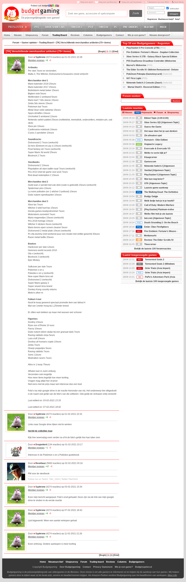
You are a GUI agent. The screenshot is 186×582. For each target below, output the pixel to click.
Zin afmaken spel (153, 135)
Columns (88, 35)
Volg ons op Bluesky (108, 2)
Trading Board (59, 35)
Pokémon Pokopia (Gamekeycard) (149, 74)
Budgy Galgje (151, 196)
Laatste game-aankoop (156, 187)
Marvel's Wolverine (139, 65)
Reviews (75, 35)
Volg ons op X (86, 2)
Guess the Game (152, 127)
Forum (45, 35)
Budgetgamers (104, 35)
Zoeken (176, 101)
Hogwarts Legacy (149, 144)
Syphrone (40, 57)
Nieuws (18, 35)
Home (7, 35)
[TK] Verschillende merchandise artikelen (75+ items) (83, 42)
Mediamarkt (149, 235)
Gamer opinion (29, 42)
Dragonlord (41, 444)
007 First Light (136, 78)
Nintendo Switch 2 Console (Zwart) (149, 82)
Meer (163, 27)
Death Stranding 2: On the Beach (157, 222)
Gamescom (150, 161)
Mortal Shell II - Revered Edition (147, 87)
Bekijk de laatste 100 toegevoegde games (157, 281)
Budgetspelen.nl (143, 567)
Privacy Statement (102, 567)
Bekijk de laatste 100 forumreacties (152, 248)
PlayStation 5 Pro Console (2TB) (146, 48)
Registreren (152, 19)
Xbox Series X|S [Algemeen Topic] (161, 122)
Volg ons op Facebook (131, 2)
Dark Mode (179, 2)
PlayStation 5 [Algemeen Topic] (160, 174)
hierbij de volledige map (40, 431)
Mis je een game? (137, 35)
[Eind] (115, 51)
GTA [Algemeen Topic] (155, 183)
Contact (120, 35)
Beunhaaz (40, 463)
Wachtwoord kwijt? (166, 19)
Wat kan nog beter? (154, 179)
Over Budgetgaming (70, 567)
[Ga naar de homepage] (31, 14)
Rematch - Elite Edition (152, 140)
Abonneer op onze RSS (158, 2)
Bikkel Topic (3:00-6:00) (156, 118)
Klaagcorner (150, 157)
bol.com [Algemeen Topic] (157, 218)
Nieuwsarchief (55, 562)
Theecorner (150, 244)
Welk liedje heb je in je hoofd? (159, 201)
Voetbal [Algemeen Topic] (157, 170)
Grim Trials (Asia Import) (157, 268)
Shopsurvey (31, 35)
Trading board (97, 562)
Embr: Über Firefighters (153, 227)
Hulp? (177, 19)
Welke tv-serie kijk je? (155, 153)
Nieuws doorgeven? (159, 35)
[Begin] (102, 51)
